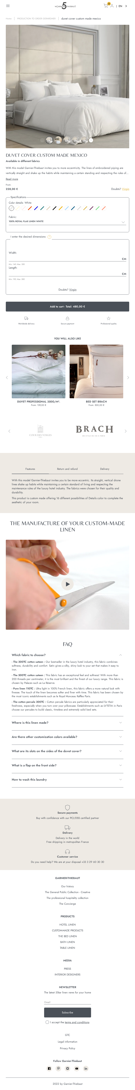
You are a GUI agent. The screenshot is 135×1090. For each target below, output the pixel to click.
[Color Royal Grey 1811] (79, 208)
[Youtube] (76, 1068)
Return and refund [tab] (67, 469)
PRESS (67, 969)
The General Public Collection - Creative (67, 892)
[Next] (91, 140)
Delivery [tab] (104, 469)
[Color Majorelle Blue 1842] (36, 208)
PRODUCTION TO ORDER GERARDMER (36, 18)
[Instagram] (67, 1068)
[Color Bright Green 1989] (97, 208)
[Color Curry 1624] (60, 208)
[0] (106, 6)
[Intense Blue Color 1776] (73, 208)
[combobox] (123, 6)
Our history (67, 886)
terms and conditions (77, 1022)
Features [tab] (30, 469)
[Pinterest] (58, 1068)
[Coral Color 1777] (103, 208)
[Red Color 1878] (30, 208)
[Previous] (42, 140)
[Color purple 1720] (91, 208)
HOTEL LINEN (67, 925)
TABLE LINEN (67, 948)
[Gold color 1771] (85, 208)
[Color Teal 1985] (42, 208)
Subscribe (67, 1012)
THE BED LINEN (67, 936)
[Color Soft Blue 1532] (66, 208)
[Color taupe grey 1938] (48, 208)
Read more (12, 179)
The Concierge (67, 904)
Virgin (125, 189)
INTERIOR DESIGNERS (67, 975)
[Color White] (11, 208)
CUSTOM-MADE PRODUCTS (67, 930)
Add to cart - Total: (67, 307)
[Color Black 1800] (54, 208)
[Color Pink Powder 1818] (23, 208)
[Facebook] (49, 1068)
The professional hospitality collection (67, 898)
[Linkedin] (86, 1068)
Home (8, 18)
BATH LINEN (67, 942)
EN (120, 6)
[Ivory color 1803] (17, 208)
